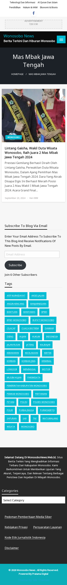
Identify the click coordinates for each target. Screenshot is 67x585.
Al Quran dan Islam (48, 2)
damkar (49, 328)
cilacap (11, 328)
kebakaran (13, 352)
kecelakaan (31, 352)
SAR (25, 418)
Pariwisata (34, 377)
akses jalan (37, 295)
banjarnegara (38, 303)
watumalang (50, 418)
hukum (36, 336)
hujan (22, 336)
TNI (34, 418)
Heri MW (33, 198)
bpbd (44, 312)
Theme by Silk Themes (33, 580)
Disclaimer (12, 548)
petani (10, 402)
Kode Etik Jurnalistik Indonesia (25, 537)
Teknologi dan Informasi (22, 2)
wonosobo (27, 426)
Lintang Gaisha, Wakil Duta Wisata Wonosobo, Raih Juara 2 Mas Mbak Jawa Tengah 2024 (31, 152)
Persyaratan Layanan (47, 527)
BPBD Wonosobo (16, 320)
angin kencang (15, 303)
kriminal (47, 361)
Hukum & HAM (30, 7)
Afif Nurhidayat (16, 295)
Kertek (47, 352)
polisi (23, 402)
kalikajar (45, 344)
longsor (12, 369)
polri (10, 410)
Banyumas (29, 312)
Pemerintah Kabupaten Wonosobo (27, 385)
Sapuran (12, 418)
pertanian (41, 393)
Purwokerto (47, 410)
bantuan (12, 312)
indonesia (52, 336)
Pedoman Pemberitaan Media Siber (28, 517)
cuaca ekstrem (30, 328)
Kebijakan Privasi (16, 527)
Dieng (10, 336)
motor (46, 369)
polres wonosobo (44, 402)
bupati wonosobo (43, 320)
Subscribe (15, 265)
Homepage (17, 74)
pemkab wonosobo (18, 393)
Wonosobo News (19, 35)
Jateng (30, 344)
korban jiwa (29, 361)
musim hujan (14, 377)
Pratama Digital (40, 573)
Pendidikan (15, 7)
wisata (11, 426)
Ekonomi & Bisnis (49, 7)
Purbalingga (26, 410)
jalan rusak (13, 344)
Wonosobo (14, 137)
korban (11, 361)
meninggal (29, 369)
